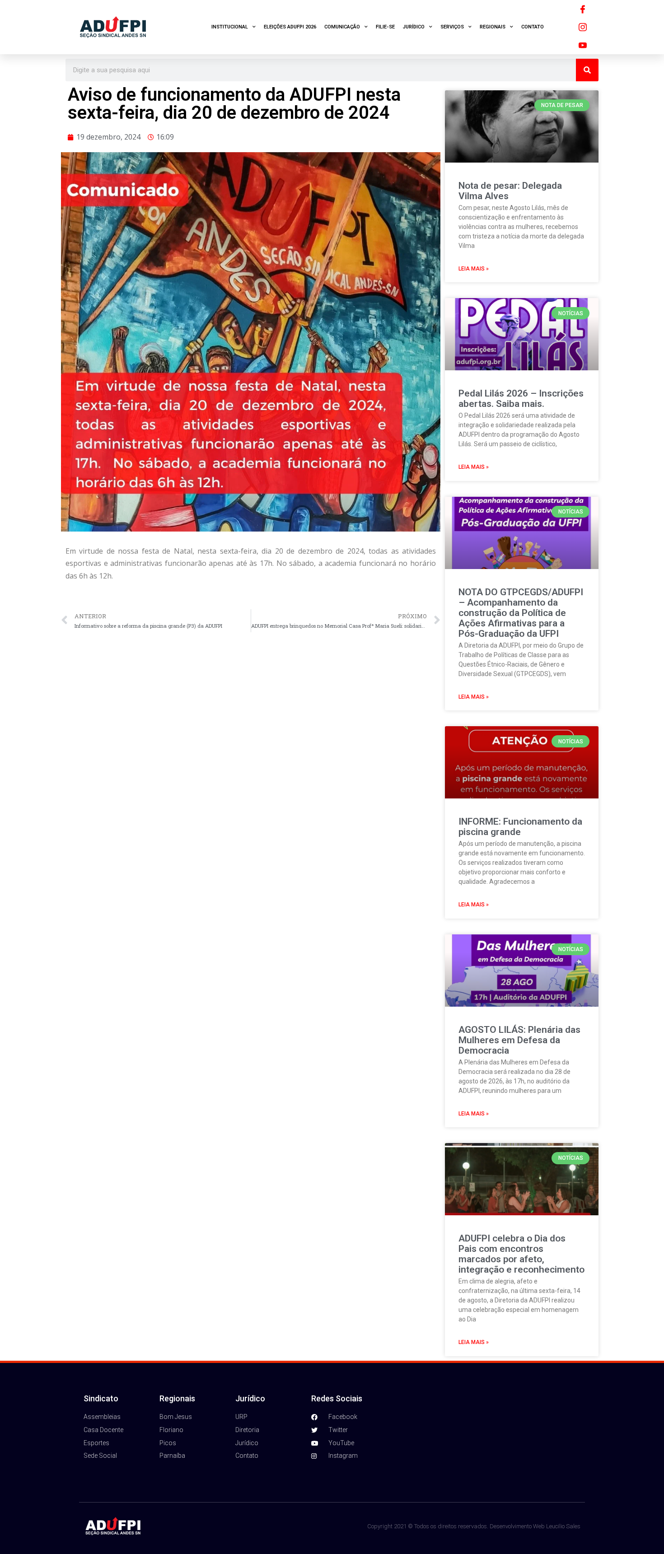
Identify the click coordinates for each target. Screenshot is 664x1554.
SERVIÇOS (452, 27)
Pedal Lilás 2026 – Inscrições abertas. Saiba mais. (521, 398)
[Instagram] (582, 27)
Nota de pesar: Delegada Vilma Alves (510, 190)
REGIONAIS (492, 27)
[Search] (587, 70)
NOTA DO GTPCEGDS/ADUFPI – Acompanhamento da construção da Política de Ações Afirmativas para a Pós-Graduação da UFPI (520, 613)
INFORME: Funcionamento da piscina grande (520, 826)
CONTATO (532, 27)
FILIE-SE (385, 27)
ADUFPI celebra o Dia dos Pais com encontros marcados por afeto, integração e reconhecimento (521, 1254)
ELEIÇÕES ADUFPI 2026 (290, 27)
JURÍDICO (414, 27)
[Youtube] (582, 45)
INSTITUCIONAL (229, 27)
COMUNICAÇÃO (342, 27)
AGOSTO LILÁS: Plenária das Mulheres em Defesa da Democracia (519, 1040)
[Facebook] (582, 9)
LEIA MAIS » (473, 269)
